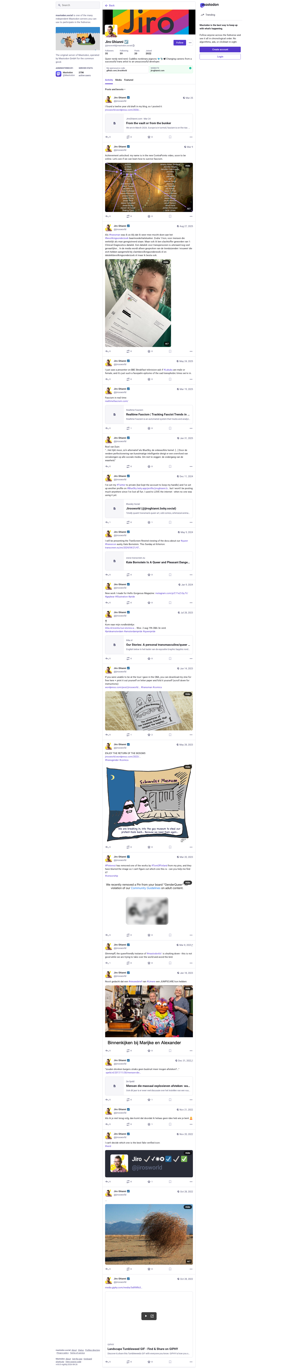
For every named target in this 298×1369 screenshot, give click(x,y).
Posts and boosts (114, 89)
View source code (73, 1361)
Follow (179, 42)
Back (112, 5)
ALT (188, 209)
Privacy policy (63, 1353)
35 (106, 53)
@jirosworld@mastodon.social (118, 45)
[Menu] (190, 42)
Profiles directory (92, 1350)
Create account (220, 49)
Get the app (77, 1359)
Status (81, 1350)
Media (118, 80)
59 (121, 53)
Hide (187, 165)
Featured (128, 80)
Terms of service (77, 1353)
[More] (191, 137)
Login (220, 56)
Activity (109, 80)
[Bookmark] (170, 137)
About (74, 1350)
